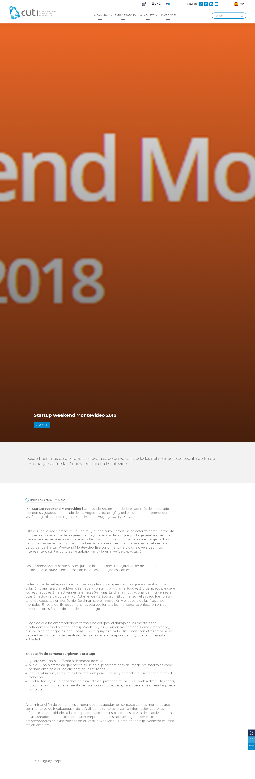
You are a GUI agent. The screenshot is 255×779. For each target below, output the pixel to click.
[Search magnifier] (242, 15)
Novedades (168, 15)
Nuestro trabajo (123, 15)
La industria (148, 15)
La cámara (100, 15)
